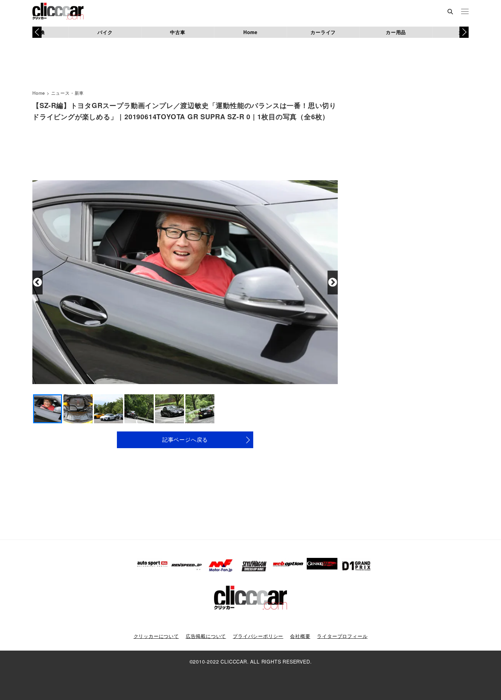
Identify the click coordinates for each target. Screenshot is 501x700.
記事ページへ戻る (185, 439)
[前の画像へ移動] (37, 282)
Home (250, 32)
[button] (464, 32)
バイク (104, 32)
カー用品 (396, 32)
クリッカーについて (156, 636)
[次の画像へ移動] (333, 282)
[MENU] (465, 12)
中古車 (177, 32)
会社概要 (300, 636)
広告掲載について (206, 636)
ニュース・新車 (67, 93)
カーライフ (323, 32)
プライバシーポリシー (258, 636)
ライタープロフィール (342, 636)
